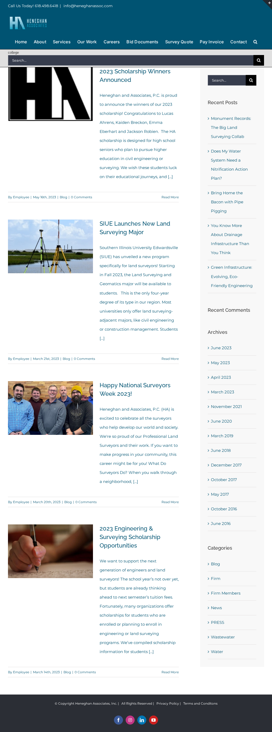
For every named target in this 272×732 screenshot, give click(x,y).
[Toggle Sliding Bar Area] (267, 5)
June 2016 (221, 523)
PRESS (217, 622)
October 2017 (224, 479)
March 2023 (222, 391)
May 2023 (220, 362)
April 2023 (221, 377)
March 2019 (222, 435)
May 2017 (220, 494)
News (216, 607)
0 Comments (81, 197)
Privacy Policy (167, 703)
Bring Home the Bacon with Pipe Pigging (227, 201)
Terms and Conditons (200, 703)
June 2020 (221, 421)
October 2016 (224, 508)
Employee (21, 197)
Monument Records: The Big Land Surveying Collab (231, 127)
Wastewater (223, 637)
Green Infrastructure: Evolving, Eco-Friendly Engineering (232, 276)
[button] (255, 41)
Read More (170, 197)
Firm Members (225, 593)
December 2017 (226, 465)
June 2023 (221, 347)
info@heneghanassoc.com (87, 5)
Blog (63, 197)
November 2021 (226, 406)
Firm (215, 578)
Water (217, 651)
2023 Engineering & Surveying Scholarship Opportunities (130, 537)
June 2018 (221, 450)
